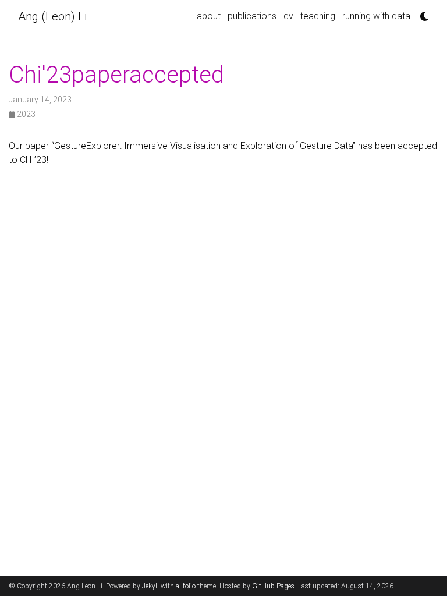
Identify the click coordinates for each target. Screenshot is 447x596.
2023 (25, 114)
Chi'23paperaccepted (116, 74)
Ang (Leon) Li (52, 16)
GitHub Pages (273, 586)
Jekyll (150, 586)
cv (288, 16)
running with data (376, 16)
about (209, 16)
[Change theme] (421, 13)
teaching (317, 16)
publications (252, 16)
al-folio (186, 586)
